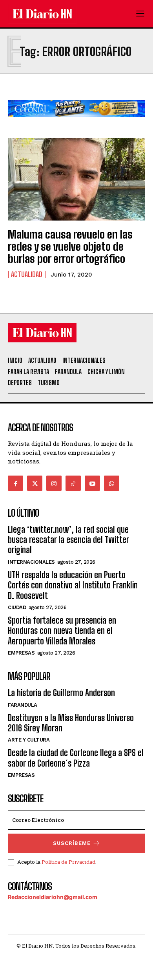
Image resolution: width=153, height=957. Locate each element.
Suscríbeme (72, 843)
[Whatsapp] (111, 483)
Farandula (22, 705)
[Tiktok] (73, 483)
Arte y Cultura (28, 740)
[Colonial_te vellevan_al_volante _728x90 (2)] (76, 123)
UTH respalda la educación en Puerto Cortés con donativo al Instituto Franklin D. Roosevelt (73, 585)
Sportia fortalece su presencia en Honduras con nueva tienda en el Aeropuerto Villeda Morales (62, 630)
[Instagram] (54, 483)
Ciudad (17, 607)
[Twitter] (34, 483)
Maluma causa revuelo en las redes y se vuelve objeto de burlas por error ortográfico (70, 246)
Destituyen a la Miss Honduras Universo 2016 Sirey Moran (71, 723)
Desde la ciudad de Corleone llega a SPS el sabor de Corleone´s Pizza (76, 757)
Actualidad (26, 274)
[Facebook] (15, 483)
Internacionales (31, 562)
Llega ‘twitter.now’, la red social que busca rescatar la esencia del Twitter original (68, 539)
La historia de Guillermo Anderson (61, 692)
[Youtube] (92, 483)
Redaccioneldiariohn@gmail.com (52, 897)
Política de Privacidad (68, 861)
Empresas (21, 653)
